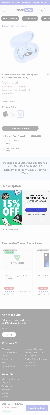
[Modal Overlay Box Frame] (25, 207)
